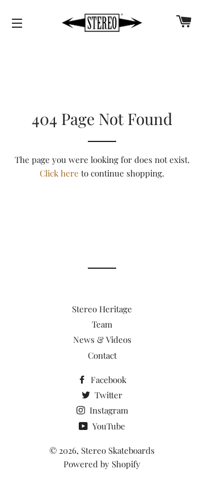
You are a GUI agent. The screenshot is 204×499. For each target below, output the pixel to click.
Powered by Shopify (102, 464)
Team (102, 324)
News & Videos (102, 339)
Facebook (107, 379)
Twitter (107, 395)
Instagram (107, 410)
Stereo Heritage (102, 309)
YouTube (107, 426)
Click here (59, 173)
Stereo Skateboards (118, 450)
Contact (102, 355)
